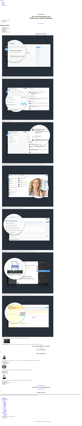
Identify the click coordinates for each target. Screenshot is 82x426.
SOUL (3, 2)
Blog (2, 3)
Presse (4, 405)
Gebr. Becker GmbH (5, 363)
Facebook (5, 408)
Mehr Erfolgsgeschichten (41, 385)
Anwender (5, 403)
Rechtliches (3, 412)
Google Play (5, 411)
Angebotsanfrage (4, 5)
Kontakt (5, 406)
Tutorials (5, 402)
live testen (42, 23)
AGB (4, 413)
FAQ (4, 401)
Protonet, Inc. (2, 0)
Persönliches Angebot (41, 389)
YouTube (5, 410)
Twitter (5, 409)
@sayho (3, 373)
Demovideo (39, 23)
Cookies (49, 421)
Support (3, 4)
